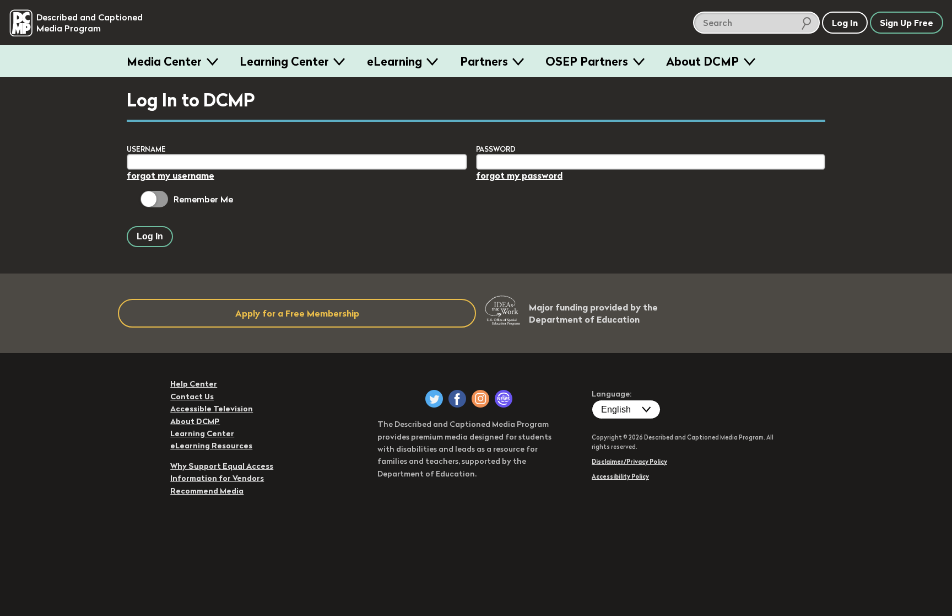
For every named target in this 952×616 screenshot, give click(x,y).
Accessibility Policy (620, 476)
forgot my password (519, 175)
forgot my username (170, 175)
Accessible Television (211, 409)
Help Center (193, 384)
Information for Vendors (217, 478)
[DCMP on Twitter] (434, 399)
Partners (484, 61)
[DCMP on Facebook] (457, 399)
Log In (150, 236)
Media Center (164, 61)
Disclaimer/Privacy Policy (629, 461)
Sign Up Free (906, 22)
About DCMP (702, 61)
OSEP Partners (586, 61)
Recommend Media (207, 491)
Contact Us (192, 396)
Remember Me (203, 199)
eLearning (394, 61)
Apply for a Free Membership (297, 313)
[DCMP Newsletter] (503, 399)
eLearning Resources (211, 446)
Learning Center (284, 61)
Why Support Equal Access (221, 466)
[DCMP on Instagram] (480, 399)
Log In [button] (845, 22)
